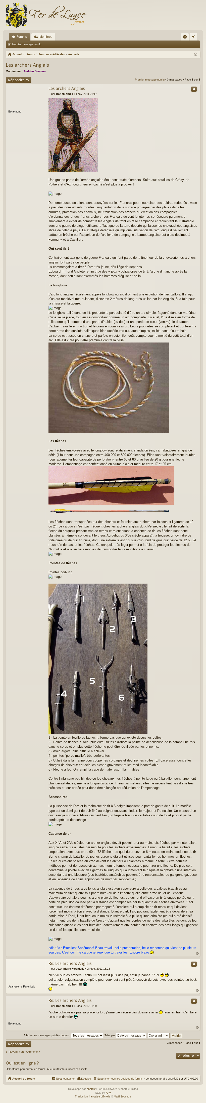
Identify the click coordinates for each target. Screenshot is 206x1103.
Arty (108, 1092)
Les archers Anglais (27, 65)
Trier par (110, 1035)
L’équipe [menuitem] (86, 1078)
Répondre (16, 80)
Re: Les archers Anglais (70, 963)
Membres (45, 37)
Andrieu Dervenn (34, 71)
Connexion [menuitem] (194, 38)
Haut (197, 953)
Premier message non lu (26, 44)
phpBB (91, 1088)
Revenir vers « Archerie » (24, 1051)
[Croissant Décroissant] (158, 1035)
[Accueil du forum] (45, 15)
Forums (22, 37)
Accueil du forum (23, 1078)
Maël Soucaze (122, 1096)
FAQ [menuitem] (186, 38)
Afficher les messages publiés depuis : (47, 1035)
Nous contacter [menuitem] (65, 1078)
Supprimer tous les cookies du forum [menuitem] (119, 1078)
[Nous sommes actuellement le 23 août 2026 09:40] (195, 54)
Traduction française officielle (92, 1096)
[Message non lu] (49, 93)
